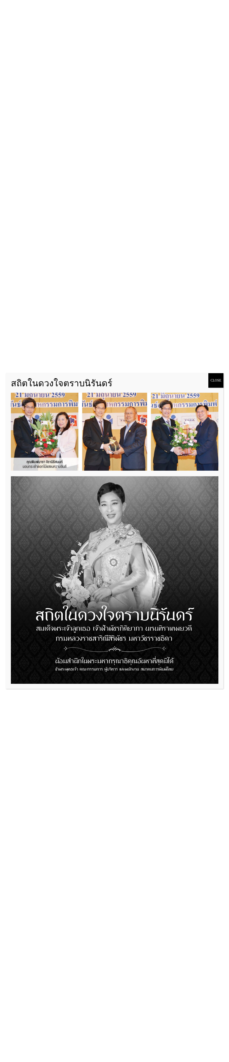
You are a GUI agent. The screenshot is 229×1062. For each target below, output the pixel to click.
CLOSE (216, 380)
